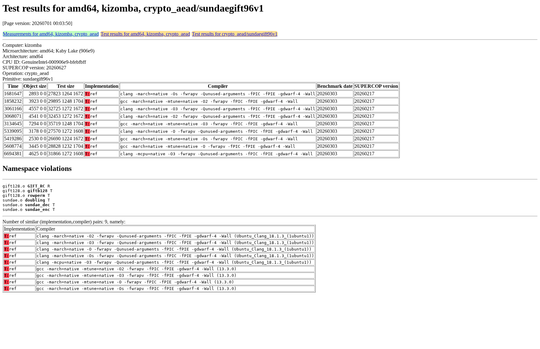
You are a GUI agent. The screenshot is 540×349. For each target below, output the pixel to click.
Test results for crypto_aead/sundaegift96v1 (235, 34)
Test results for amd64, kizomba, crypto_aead (145, 34)
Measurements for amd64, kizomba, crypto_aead (51, 34)
